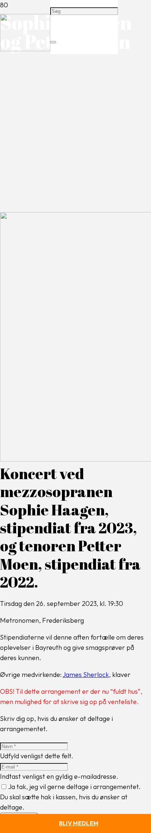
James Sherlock (86, 674)
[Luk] (53, 42)
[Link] (25, 49)
